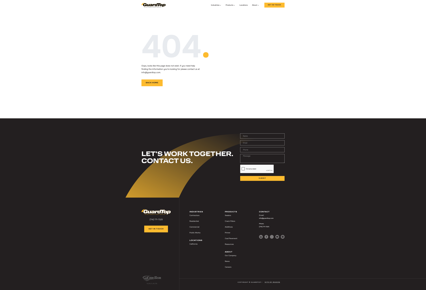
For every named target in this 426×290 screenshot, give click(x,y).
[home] (153, 5)
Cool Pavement (231, 238)
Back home (152, 83)
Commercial (194, 227)
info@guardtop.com (266, 218)
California (193, 244)
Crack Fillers (230, 221)
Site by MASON (272, 282)
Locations (244, 5)
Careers (228, 267)
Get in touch (274, 5)
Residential (194, 221)
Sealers (228, 215)
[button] (216, 5)
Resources (229, 244)
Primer (227, 233)
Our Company (230, 256)
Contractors (194, 215)
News (227, 261)
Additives (229, 227)
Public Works (194, 233)
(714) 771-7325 (264, 227)
